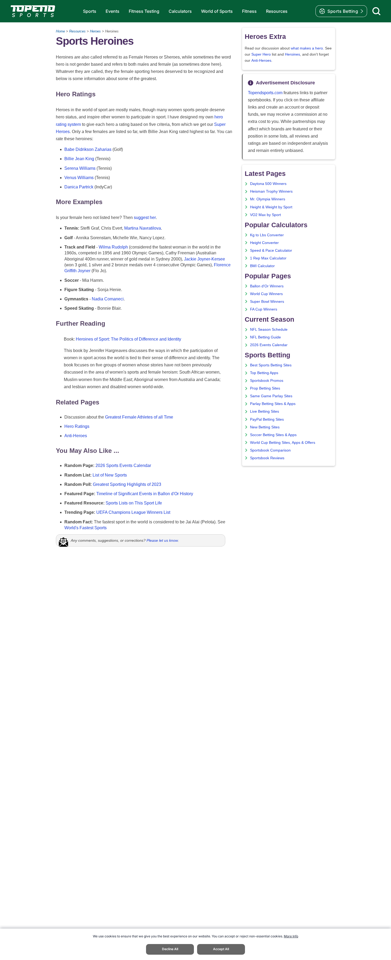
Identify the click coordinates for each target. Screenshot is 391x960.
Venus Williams (79, 177)
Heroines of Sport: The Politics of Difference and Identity (128, 339)
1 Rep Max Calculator (268, 258)
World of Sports (217, 11)
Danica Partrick (78, 187)
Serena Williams (79, 168)
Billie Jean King (79, 158)
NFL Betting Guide (265, 337)
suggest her (145, 217)
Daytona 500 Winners (268, 184)
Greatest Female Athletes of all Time (139, 417)
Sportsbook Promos (266, 381)
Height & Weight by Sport (271, 207)
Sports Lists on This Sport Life (134, 503)
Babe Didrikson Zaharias (87, 149)
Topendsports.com (265, 92)
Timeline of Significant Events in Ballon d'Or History (144, 493)
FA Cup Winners (263, 309)
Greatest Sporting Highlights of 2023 (127, 484)
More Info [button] (291, 936)
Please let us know (162, 540)
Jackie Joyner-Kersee (204, 259)
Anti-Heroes (75, 435)
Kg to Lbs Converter (267, 235)
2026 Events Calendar (269, 345)
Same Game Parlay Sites (271, 396)
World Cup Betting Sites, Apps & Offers (282, 443)
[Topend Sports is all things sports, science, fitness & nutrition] (33, 11)
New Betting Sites (265, 427)
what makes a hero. (307, 48)
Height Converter (264, 243)
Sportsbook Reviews (267, 458)
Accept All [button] (221, 949)
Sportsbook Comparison (270, 450)
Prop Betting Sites (265, 388)
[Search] (376, 11)
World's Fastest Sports (85, 527)
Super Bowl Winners (267, 302)
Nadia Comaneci (108, 299)
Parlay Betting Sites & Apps (273, 404)
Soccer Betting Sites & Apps (273, 435)
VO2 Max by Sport (265, 215)
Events (112, 11)
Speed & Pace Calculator (271, 251)
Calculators (180, 11)
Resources (277, 11)
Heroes (95, 31)
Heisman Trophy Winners (271, 191)
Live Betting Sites (264, 411)
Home (60, 31)
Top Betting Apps (264, 373)
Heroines (292, 54)
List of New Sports (110, 475)
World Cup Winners (266, 294)
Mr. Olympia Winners (267, 199)
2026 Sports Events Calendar (123, 465)
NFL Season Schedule (269, 330)
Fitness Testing (144, 11)
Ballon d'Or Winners (267, 286)
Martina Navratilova (142, 228)
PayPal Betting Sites (267, 419)
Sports (89, 11)
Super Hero (261, 54)
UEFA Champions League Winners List (133, 512)
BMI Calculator (262, 266)
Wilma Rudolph (113, 247)
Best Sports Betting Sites (271, 365)
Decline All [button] (170, 949)
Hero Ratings (76, 426)
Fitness (249, 11)
